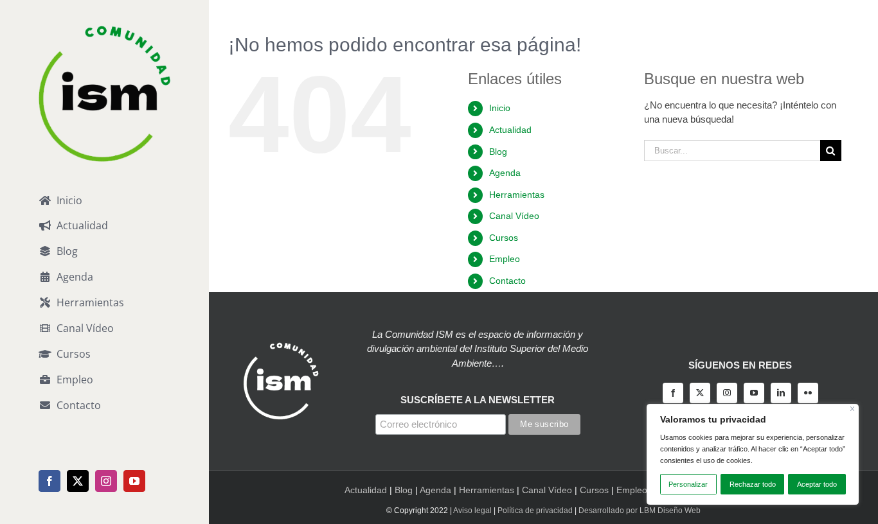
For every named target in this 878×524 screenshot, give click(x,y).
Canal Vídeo (514, 216)
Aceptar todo (817, 484)
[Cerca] (852, 408)
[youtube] (754, 393)
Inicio (499, 108)
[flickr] (808, 393)
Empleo (504, 259)
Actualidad (510, 130)
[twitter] (700, 393)
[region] (753, 454)
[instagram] (727, 393)
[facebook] (673, 393)
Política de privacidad (535, 510)
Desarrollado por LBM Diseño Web (639, 510)
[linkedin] (781, 393)
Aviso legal (472, 510)
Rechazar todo (753, 484)
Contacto (507, 280)
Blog (498, 151)
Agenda (505, 173)
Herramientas (516, 194)
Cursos (503, 237)
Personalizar (688, 484)
